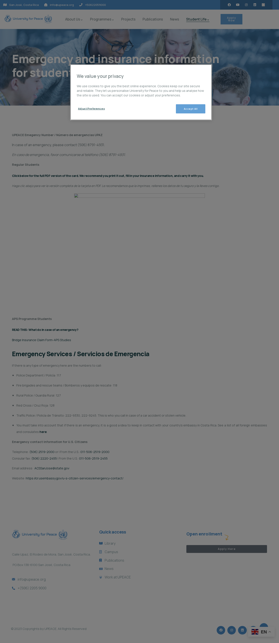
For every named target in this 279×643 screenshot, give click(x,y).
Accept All (191, 108)
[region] (141, 92)
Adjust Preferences (91, 108)
